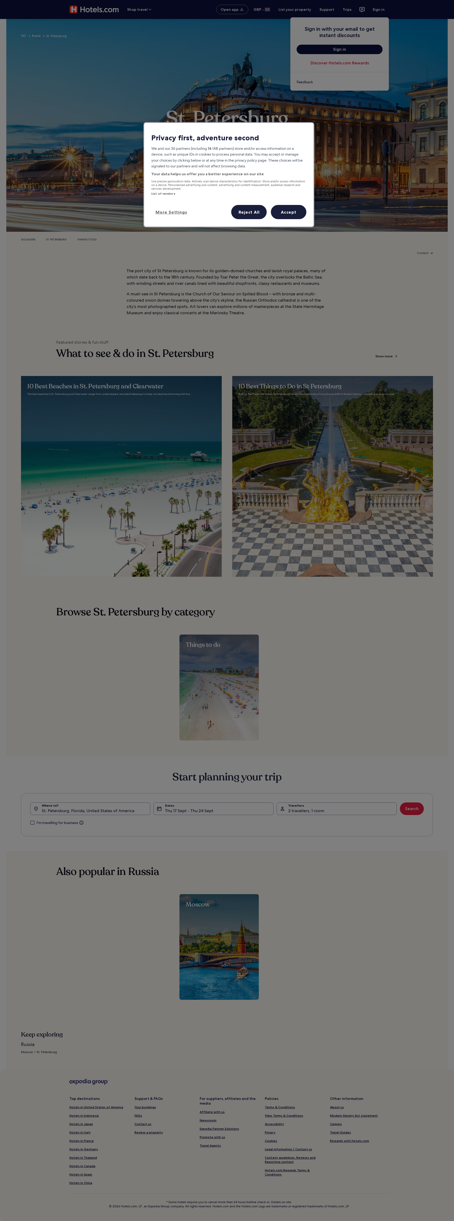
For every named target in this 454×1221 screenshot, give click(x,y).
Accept (288, 212)
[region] (228, 174)
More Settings (171, 212)
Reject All (249, 212)
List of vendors (163, 193)
